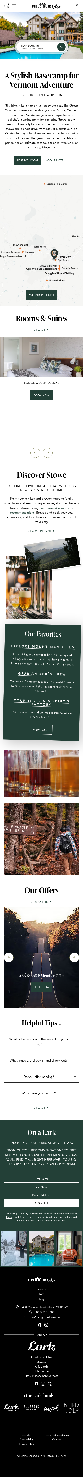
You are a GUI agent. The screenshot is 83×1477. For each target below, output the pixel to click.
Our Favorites (43, 634)
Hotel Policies (41, 1371)
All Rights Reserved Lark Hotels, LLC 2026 (41, 1456)
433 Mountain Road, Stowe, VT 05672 (45, 1307)
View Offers (40, 901)
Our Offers (42, 890)
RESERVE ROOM (29, 161)
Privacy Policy (26, 1444)
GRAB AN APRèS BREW (42, 673)
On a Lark (41, 1132)
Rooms (41, 1289)
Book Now (43, 988)
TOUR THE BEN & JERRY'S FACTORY (41, 702)
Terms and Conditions (56, 1434)
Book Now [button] (43, 396)
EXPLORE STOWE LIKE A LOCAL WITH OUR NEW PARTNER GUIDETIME (41, 488)
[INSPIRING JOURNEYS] (8, 5)
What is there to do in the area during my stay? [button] (38, 1041)
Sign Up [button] (41, 1203)
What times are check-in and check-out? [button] (38, 1060)
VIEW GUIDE (42, 731)
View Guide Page (41, 531)
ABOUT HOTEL (57, 160)
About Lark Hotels (41, 1357)
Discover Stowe (41, 474)
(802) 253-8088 (45, 1312)
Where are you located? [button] (38, 1093)
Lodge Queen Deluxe (41, 383)
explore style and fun (42, 95)
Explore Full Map (43, 296)
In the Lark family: (38, 1395)
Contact (56, 1439)
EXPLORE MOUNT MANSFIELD (43, 646)
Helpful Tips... (41, 1023)
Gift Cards (41, 1366)
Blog (41, 1299)
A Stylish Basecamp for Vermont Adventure (42, 80)
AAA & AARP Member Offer (41, 975)
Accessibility (26, 1439)
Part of (41, 1334)
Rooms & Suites (41, 318)
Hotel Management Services (41, 1376)
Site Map (26, 1434)
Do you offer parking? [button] (38, 1076)
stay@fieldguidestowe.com (45, 1317)
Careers (41, 1362)
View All (42, 329)
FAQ (41, 1294)
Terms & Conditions (53, 1213)
